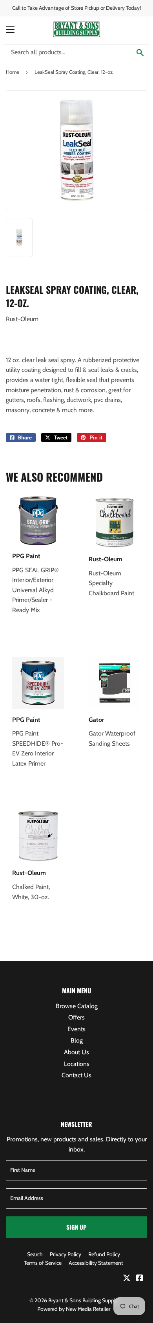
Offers (76, 1017)
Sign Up (76, 1227)
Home (12, 72)
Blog (77, 1040)
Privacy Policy (65, 1254)
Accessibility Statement (96, 1263)
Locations (76, 1064)
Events (76, 1029)
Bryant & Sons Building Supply (83, 1300)
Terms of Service (43, 1263)
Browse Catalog (77, 1006)
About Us (76, 1052)
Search (35, 1254)
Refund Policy (104, 1254)
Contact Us (76, 1075)
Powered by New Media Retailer (73, 1309)
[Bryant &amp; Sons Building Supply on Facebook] (139, 1278)
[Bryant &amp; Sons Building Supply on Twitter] (127, 1278)
